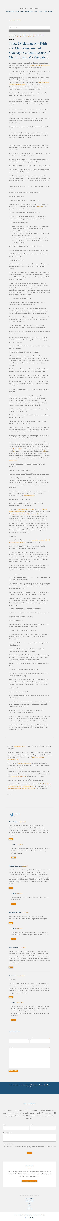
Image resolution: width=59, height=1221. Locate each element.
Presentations (10, 11)
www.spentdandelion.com (18, 776)
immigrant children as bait (26, 509)
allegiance (40, 206)
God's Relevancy (40, 35)
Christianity (24, 35)
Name (10, 1038)
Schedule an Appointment (29, 1181)
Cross (33, 35)
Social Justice (29, 37)
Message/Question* (7, 1132)
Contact (50, 11)
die (14, 451)
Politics (17, 37)
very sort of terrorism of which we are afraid (24, 514)
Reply (10, 839)
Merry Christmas (29, 495)
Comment (11, 1047)
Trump (34, 37)
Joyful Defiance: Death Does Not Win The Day (21, 788)
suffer (44, 451)
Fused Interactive (41, 1215)
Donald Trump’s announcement (40, 65)
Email (31, 1038)
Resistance (22, 37)
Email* (31, 1125)
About (40, 11)
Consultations (20, 11)
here (14, 449)
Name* (4, 1125)
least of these (13, 460)
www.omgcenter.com (20, 746)
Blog (36, 11)
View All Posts (17, 20)
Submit (29, 1152)
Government (12, 37)
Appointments (29, 11)
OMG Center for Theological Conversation (31, 4)
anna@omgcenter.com (24, 763)
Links (45, 11)
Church (30, 35)
